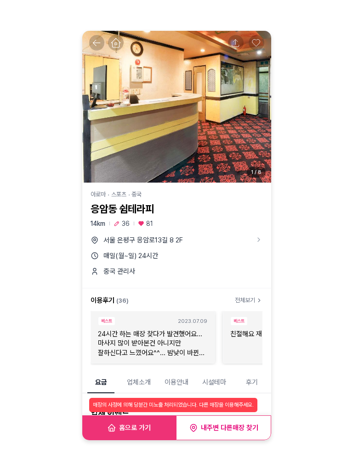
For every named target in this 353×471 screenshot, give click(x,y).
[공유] (236, 43)
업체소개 (139, 382)
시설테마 (214, 382)
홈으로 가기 (135, 428)
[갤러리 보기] (176, 107)
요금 (101, 382)
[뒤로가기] (97, 43)
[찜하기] (256, 43)
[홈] (116, 43)
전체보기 (245, 300)
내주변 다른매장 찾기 (229, 428)
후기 (252, 382)
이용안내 (176, 382)
